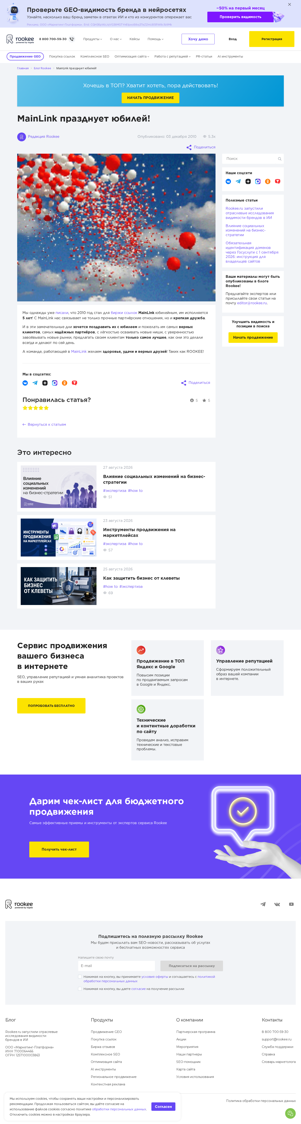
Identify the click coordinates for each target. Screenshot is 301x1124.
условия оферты (154, 976)
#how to (135, 491)
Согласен (163, 1107)
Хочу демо (198, 39)
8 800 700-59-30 (53, 39)
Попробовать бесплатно (51, 706)
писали (62, 313)
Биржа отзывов (103, 1047)
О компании (189, 1020)
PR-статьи (204, 56)
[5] (46, 408)
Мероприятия (187, 1047)
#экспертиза (114, 491)
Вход (233, 39)
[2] (30, 408)
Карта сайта (185, 1069)
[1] (25, 408)
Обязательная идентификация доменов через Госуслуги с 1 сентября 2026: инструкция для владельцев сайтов (252, 252)
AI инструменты (230, 56)
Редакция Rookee (43, 136)
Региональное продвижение (114, 1077)
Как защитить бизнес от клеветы (141, 578)
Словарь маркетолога (279, 1062)
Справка (268, 1054)
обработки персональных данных (119, 1109)
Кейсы (135, 39)
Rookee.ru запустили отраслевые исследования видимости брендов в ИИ (250, 213)
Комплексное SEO (94, 56)
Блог (10, 1020)
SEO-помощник (188, 1062)
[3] (35, 408)
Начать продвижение (150, 98)
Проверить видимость (240, 17)
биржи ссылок (124, 313)
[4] (41, 408)
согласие (138, 989)
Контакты (272, 1020)
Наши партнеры (189, 1054)
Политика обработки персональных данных (261, 1101)
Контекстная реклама (108, 1084)
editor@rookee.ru (252, 303)
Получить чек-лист (59, 849)
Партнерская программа (195, 1032)
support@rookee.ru (277, 1039)
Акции (181, 1039)
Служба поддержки (277, 1047)
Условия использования (195, 1077)
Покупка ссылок (62, 56)
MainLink (79, 351)
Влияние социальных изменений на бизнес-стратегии (246, 230)
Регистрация (272, 39)
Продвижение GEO (106, 1032)
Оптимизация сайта (131, 56)
